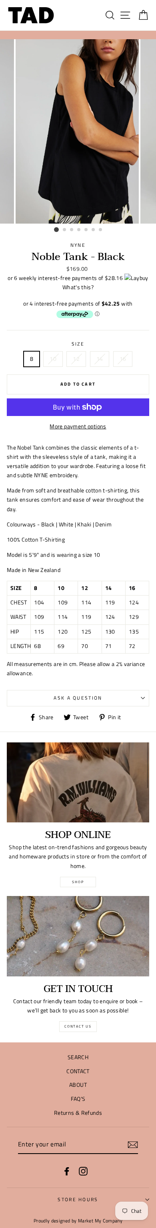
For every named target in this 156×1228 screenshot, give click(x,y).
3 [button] (72, 230)
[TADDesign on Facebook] (66, 1170)
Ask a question (78, 697)
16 (123, 358)
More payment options (78, 426)
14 (99, 358)
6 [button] (94, 230)
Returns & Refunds (78, 1112)
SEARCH (78, 1057)
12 (76, 358)
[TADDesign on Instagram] (83, 1170)
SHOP (78, 881)
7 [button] (101, 230)
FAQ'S (78, 1098)
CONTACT (78, 1071)
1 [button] (56, 229)
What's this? (78, 287)
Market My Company (100, 1220)
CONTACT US (78, 1026)
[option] (78, 131)
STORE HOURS (78, 1199)
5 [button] (86, 230)
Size (78, 343)
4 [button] (79, 230)
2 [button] (65, 230)
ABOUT (78, 1084)
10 (53, 358)
